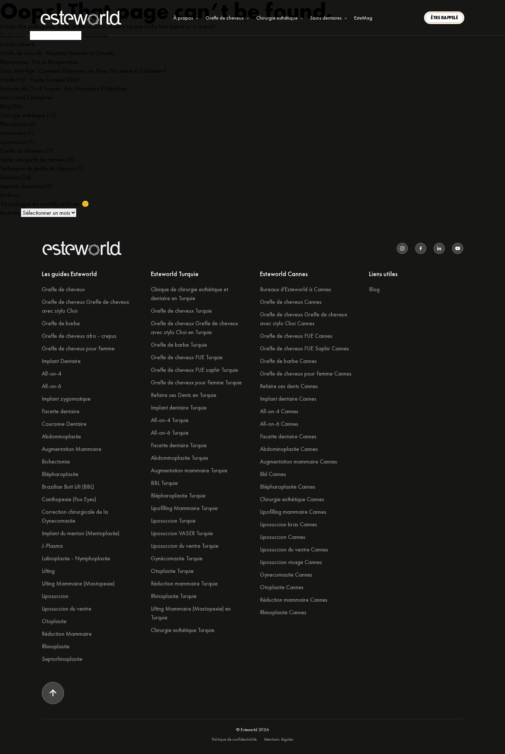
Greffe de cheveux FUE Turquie (187, 357)
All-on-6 (51, 386)
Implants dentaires (21, 186)
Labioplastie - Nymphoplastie (76, 558)
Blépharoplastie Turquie (178, 495)
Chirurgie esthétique (22, 115)
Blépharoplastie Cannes (287, 486)
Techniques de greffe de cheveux (37, 168)
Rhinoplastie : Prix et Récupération (39, 62)
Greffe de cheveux (21, 150)
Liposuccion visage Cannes (291, 562)
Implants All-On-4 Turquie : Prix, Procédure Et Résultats (63, 88)
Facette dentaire (60, 411)
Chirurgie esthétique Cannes (292, 499)
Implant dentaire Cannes (288, 399)
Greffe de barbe (61, 323)
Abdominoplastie (61, 436)
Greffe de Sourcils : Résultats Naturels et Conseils (57, 53)
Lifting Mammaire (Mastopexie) (78, 583)
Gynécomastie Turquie (177, 558)
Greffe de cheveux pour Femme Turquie (196, 382)
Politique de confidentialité (234, 739)
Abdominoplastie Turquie (179, 458)
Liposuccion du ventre (66, 608)
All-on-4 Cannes (279, 411)
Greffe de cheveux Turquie (181, 311)
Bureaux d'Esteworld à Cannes (295, 289)
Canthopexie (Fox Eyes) (69, 499)
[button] (444, 17)
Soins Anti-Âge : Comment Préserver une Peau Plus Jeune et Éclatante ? (83, 71)
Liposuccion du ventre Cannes (294, 549)
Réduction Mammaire (67, 634)
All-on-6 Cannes (279, 424)
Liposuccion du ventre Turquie (184, 546)
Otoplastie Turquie (172, 571)
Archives (10, 213)
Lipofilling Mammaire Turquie (184, 508)
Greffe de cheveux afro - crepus (79, 336)
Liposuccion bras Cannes (288, 524)
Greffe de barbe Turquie (179, 345)
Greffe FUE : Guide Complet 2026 (39, 80)
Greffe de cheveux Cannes (291, 302)
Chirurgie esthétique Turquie (182, 630)
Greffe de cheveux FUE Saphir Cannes (304, 348)
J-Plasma (52, 546)
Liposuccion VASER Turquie (182, 533)
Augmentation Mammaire (71, 449)
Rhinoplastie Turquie (174, 596)
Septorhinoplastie (62, 659)
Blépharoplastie (60, 474)
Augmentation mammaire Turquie (189, 470)
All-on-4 (51, 373)
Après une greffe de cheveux (33, 159)
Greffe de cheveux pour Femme (78, 348)
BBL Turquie (164, 483)
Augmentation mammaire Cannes (298, 461)
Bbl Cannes (273, 474)
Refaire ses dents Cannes (289, 386)
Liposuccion (13, 142)
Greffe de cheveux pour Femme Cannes (306, 373)
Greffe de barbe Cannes (288, 361)
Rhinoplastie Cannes (283, 612)
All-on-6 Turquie (170, 433)
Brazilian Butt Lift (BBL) (68, 486)
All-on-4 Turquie (170, 420)
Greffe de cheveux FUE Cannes (296, 336)
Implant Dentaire (61, 361)
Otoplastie (54, 621)
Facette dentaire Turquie (179, 445)
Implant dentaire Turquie (179, 407)
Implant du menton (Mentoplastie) (80, 533)
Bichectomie (56, 461)
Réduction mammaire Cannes (294, 600)
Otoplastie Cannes (282, 587)
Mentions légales (279, 739)
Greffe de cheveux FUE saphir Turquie (194, 370)
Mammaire (13, 133)
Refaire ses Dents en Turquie (183, 395)
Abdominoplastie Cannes (289, 449)
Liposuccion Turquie (173, 520)
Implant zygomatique (66, 399)
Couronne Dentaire (64, 424)
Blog (5, 106)
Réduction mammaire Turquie (184, 583)
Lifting (48, 571)
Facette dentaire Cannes (288, 436)
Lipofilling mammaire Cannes (293, 512)
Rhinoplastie (14, 124)
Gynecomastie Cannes (286, 574)
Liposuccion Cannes (282, 537)
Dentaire (10, 177)
